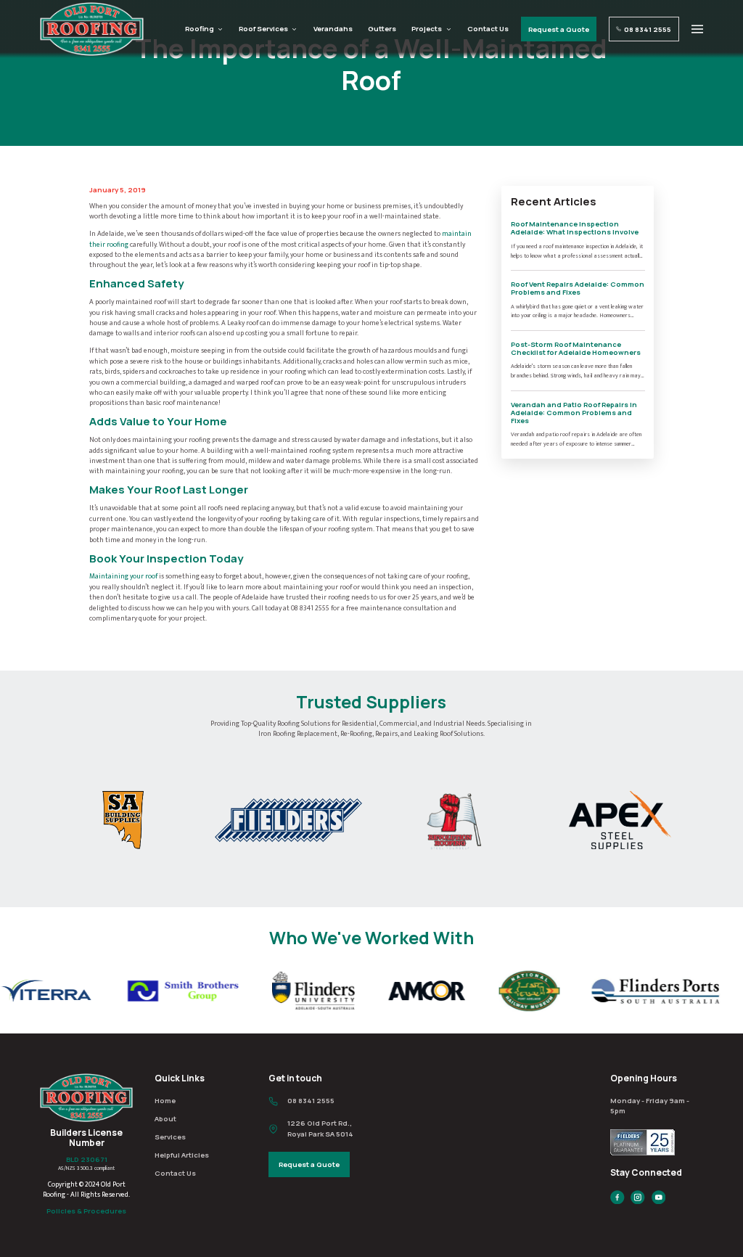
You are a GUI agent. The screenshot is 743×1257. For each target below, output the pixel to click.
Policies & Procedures (86, 1211)
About (165, 1118)
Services (170, 1137)
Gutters (382, 28)
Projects (426, 28)
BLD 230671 (86, 1159)
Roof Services (263, 28)
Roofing (199, 28)
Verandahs (333, 28)
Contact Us (488, 28)
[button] (697, 29)
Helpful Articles (182, 1155)
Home (165, 1100)
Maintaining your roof (123, 576)
